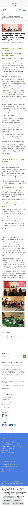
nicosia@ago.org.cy (12, 464)
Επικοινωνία (14, 3)
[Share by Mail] (24, 337)
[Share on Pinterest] (11, 337)
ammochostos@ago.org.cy (16, 471)
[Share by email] (14, 425)
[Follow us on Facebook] (3, 415)
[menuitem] (14, 3)
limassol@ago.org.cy (12, 466)
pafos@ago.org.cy (10, 470)
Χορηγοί (14, 1)
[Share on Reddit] (22, 337)
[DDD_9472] (12, 28)
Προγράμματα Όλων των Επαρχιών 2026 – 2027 (12, 365)
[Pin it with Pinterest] (9, 425)
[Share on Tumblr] (16, 337)
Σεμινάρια (20, 1)
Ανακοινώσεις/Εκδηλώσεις (17, 42)
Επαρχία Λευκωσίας (6, 397)
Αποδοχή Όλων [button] (17, 500)
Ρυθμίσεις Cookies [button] (7, 500)
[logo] (11, 10)
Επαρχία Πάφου (5, 404)
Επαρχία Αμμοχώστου (7, 407)
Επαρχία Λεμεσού (6, 399)
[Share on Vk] (19, 337)
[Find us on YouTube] (6, 415)
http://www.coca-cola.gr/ (8, 231)
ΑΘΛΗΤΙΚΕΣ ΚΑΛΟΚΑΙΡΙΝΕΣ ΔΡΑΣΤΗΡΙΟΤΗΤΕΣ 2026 (13, 377)
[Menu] (24, 10)
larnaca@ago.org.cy (12, 468)
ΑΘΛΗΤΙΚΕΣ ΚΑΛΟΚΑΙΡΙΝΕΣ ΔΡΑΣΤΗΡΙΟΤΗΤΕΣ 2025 (13, 381)
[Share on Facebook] (3, 337)
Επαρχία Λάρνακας (6, 402)
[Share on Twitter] (6, 425)
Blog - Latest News (7, 15)
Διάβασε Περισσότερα (18, 503)
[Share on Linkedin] (11, 425)
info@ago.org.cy (10, 452)
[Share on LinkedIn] (14, 337)
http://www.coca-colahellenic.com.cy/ (11, 280)
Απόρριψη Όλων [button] (6, 503)
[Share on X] (6, 337)
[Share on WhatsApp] (9, 337)
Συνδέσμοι (9, 1)
